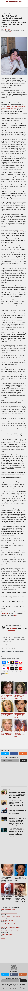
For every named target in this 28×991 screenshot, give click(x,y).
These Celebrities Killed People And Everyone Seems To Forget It (7, 733)
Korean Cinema (7, 641)
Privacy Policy (9, 985)
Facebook (14, 974)
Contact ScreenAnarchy (20, 984)
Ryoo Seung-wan (7, 645)
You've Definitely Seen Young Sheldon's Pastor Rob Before (7, 697)
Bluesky (6, 974)
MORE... (3, 938)
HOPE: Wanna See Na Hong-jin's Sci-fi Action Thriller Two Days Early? (17, 812)
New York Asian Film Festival (10, 643)
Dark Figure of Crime (18, 637)
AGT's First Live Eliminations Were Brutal (20, 878)
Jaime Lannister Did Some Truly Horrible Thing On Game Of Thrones (20, 899)
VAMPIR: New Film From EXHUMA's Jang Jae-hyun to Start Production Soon (17, 803)
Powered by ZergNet (23, 738)
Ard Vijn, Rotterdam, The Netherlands (10, 916)
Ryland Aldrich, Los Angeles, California (11, 931)
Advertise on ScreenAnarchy (14, 987)
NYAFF (22, 643)
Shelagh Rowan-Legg (6, 934)
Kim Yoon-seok (21, 639)
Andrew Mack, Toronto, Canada (9, 913)
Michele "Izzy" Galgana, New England (10, 927)
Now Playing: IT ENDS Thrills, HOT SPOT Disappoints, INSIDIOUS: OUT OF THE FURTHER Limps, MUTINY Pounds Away (18, 822)
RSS (23, 974)
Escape (5, 639)
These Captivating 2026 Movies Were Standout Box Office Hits (7, 714)
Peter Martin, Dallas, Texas (8, 909)
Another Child (6, 637)
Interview (11, 639)
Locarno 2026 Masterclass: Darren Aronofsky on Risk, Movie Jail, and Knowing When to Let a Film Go (17, 795)
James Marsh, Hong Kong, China (9, 923)
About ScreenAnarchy (7, 984)
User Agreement (18, 985)
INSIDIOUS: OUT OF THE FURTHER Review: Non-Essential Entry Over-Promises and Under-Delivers (16, 833)
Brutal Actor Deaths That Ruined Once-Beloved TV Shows (19, 697)
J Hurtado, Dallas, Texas (7, 920)
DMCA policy (11, 630)
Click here (13, 628)
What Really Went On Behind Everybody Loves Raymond (6, 879)
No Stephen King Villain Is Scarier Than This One (6, 898)
